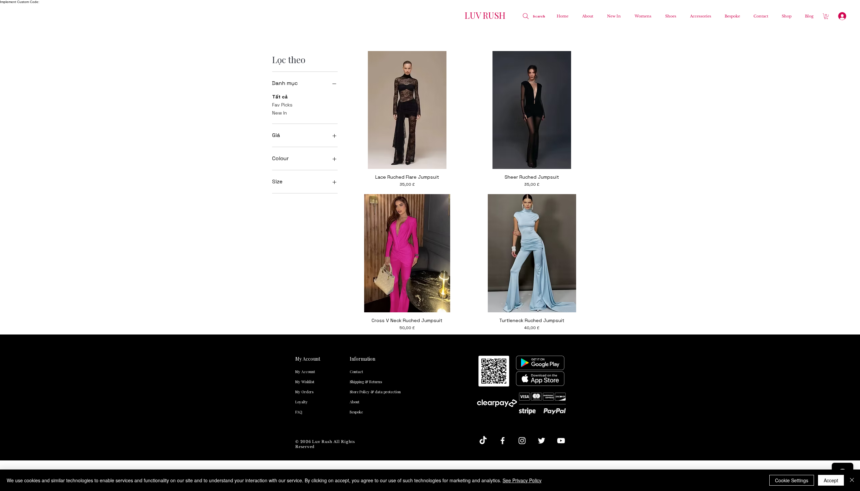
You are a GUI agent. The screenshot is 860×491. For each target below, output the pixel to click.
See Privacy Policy (522, 480)
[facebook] (502, 440)
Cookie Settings (791, 480)
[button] (641, 16)
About (354, 401)
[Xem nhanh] (407, 110)
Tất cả (280, 97)
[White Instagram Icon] (522, 440)
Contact (356, 371)
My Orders (304, 391)
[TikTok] (483, 440)
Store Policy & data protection (363, 391)
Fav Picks (282, 105)
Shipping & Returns (363, 381)
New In (279, 113)
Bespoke (356, 411)
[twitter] (541, 440)
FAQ (298, 411)
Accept (831, 480)
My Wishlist (304, 381)
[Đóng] (852, 480)
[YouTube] (561, 440)
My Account (305, 371)
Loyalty (301, 401)
